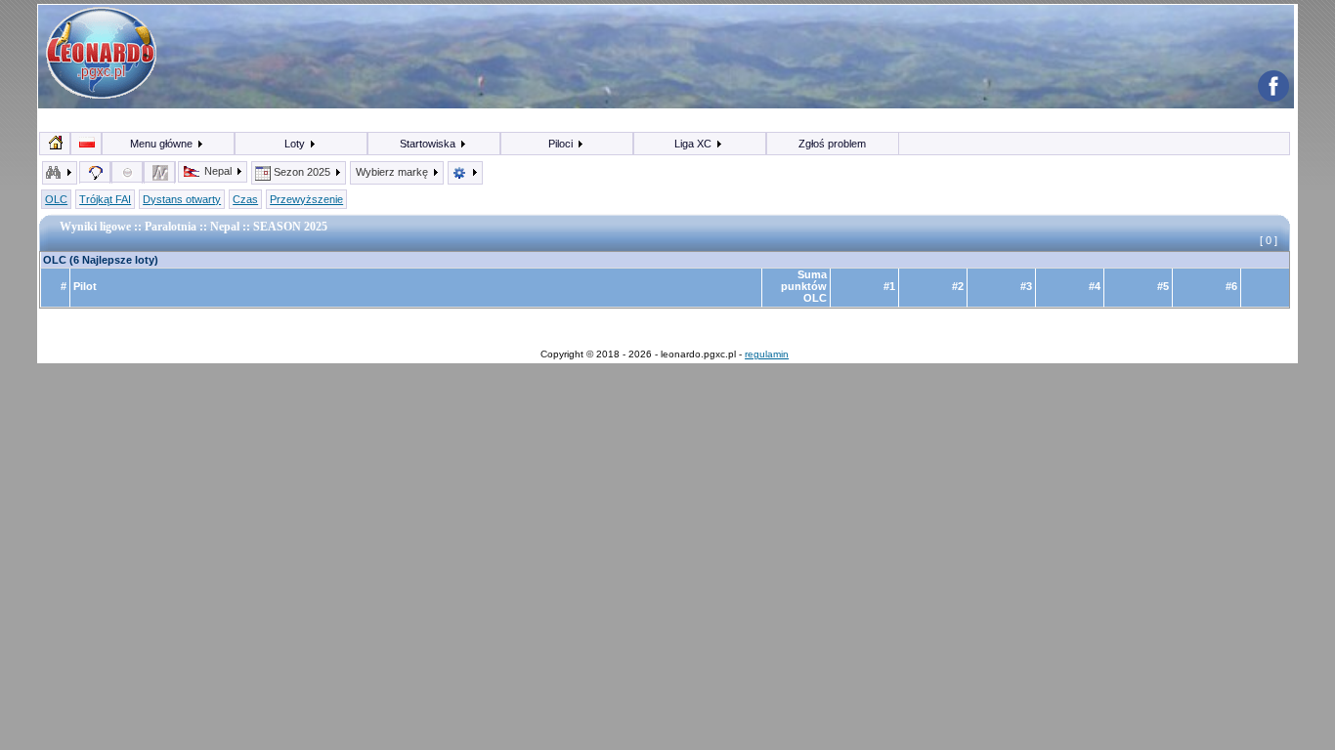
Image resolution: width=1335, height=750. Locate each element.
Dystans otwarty (182, 199)
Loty (296, 143)
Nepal (218, 171)
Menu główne (162, 143)
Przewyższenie (306, 199)
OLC (56, 199)
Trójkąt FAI (105, 199)
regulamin (767, 354)
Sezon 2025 (302, 172)
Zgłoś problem (832, 143)
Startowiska (429, 143)
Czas (245, 199)
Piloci (562, 143)
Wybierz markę (393, 172)
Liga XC (694, 143)
